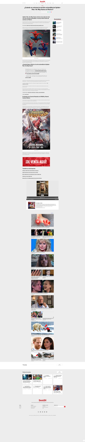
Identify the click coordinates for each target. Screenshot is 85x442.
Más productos (59, 364)
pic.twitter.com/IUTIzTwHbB (33, 73)
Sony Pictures (27, 94)
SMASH (20, 405)
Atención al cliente (45, 405)
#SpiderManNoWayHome (40, 70)
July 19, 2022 (28, 77)
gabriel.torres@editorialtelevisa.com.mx (40, 207)
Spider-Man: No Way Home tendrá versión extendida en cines (35, 25)
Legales (32, 405)
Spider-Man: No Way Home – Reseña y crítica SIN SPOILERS (36, 92)
